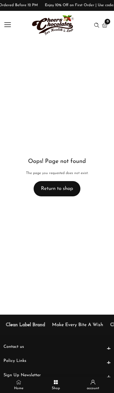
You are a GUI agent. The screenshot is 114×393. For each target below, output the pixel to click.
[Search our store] (98, 25)
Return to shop (57, 188)
